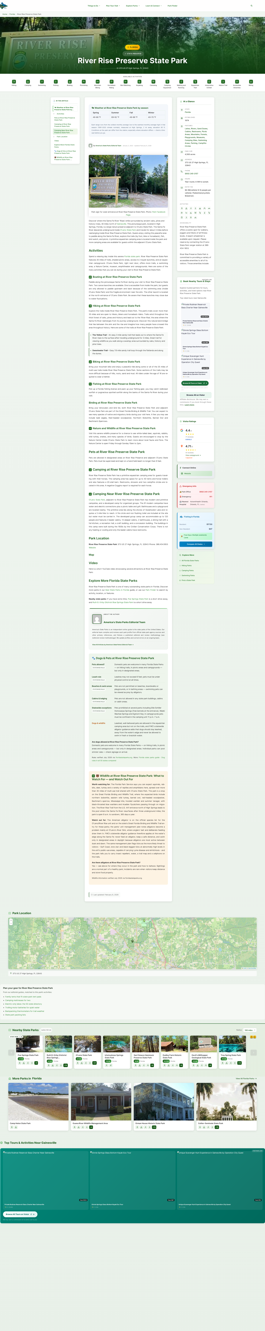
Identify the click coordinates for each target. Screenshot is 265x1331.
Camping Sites (191, 140)
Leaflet (244, 968)
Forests (204, 134)
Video (56, 174)
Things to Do (93, 6)
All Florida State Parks (190, 561)
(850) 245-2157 (191, 173)
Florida (12, 14)
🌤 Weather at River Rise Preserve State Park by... (63, 108)
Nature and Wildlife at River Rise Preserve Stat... (65, 145)
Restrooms (196, 131)
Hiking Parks (187, 565)
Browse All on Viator (196, 395)
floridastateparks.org (124, 757)
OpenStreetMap (252, 968)
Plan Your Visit (112, 6)
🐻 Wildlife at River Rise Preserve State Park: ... (63, 191)
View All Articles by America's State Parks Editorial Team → (113, 644)
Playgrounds (190, 137)
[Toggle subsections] (54, 114)
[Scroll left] (11, 1053)
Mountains (195, 134)
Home (4, 14)
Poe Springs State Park (138, 599)
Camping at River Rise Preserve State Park (62, 158)
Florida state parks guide (149, 757)
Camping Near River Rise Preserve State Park (64, 164)
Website (92, 548)
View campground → (193, 455)
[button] (252, 5)
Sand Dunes (202, 128)
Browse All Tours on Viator (192, 383)
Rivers (193, 128)
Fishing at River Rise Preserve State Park (62, 135)
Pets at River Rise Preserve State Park (64, 152)
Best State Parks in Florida (117, 590)
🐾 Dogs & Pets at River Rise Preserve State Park (65, 185)
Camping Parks (188, 570)
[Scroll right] (254, 1053)
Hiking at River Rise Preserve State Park (65, 124)
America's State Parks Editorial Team (108, 145)
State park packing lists (15, 1015)
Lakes (187, 128)
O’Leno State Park (128, 230)
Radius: (239, 1030)
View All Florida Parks (245, 1078)
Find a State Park (188, 580)
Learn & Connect (153, 6)
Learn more (189, 405)
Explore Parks (132, 6)
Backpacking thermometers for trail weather (24, 1011)
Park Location (62, 170)
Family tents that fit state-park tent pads (23, 997)
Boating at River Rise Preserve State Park (62, 118)
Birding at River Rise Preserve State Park (66, 140)
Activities (60, 114)
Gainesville (121, 224)
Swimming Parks (188, 575)
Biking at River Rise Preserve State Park (65, 129)
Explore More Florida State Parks (64, 179)
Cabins (188, 131)
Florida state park (132, 256)
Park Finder (172, 6)
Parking (194, 143)
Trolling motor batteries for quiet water (22, 1007)
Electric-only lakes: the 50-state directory (23, 1004)
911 (211, 497)
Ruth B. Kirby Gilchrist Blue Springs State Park (113, 602)
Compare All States (195, 544)
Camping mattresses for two (17, 1000)
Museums (201, 137)
